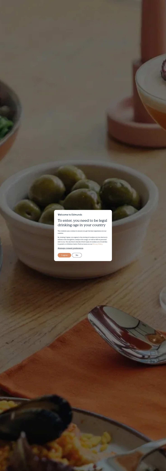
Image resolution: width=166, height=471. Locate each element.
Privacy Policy (97, 244)
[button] (9, 7)
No (77, 255)
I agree (64, 255)
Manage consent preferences (70, 248)
